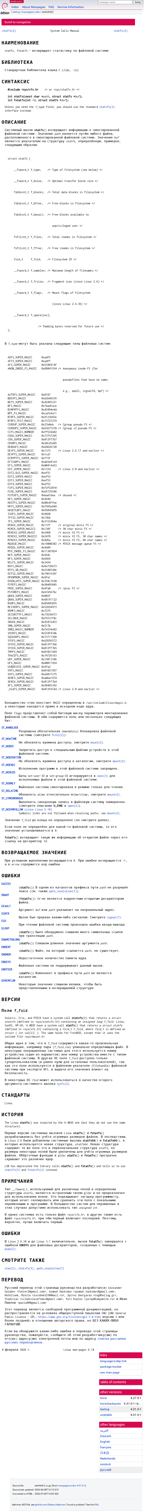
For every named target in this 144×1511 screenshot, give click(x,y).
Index (15, 7)
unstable (106, 1415)
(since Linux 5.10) (27, 809)
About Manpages (33, 7)
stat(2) (10, 1268)
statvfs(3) (107, 106)
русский (105, 1470)
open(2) (73, 805)
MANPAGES (17, 1)
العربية (104, 1430)
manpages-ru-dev (31, 12)
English (105, 1441)
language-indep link (113, 1361)
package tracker (111, 1366)
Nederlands (108, 1458)
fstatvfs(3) (36, 1169)
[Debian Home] (5, 7)
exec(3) (102, 775)
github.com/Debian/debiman (50, 1504)
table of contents (113, 1382)
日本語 (104, 1453)
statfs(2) (9, 30)
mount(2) (97, 742)
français (105, 1447)
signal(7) (114, 917)
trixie (103, 1398)
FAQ (51, 7)
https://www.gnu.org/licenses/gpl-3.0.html (69, 1316)
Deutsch (105, 1436)
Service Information (70, 7)
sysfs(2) (63, 1083)
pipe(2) (10, 1248)
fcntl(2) (58, 735)
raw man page (109, 1372)
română (105, 1464)
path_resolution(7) (63, 891)
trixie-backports (110, 1403)
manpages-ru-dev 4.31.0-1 (71, 1485)
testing (16, 12)
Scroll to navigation (17, 22)
